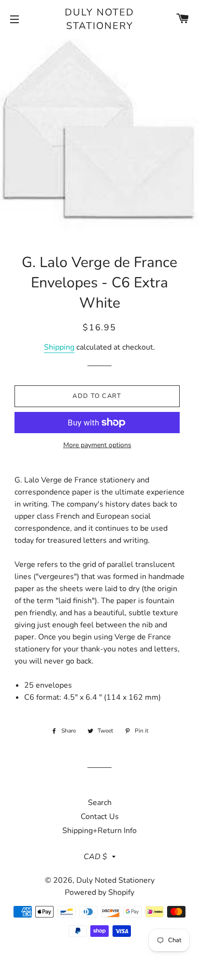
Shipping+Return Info (99, 830)
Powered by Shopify (99, 892)
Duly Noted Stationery (99, 19)
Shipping (59, 347)
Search (100, 802)
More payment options (97, 445)
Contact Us (100, 816)
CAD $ (95, 856)
